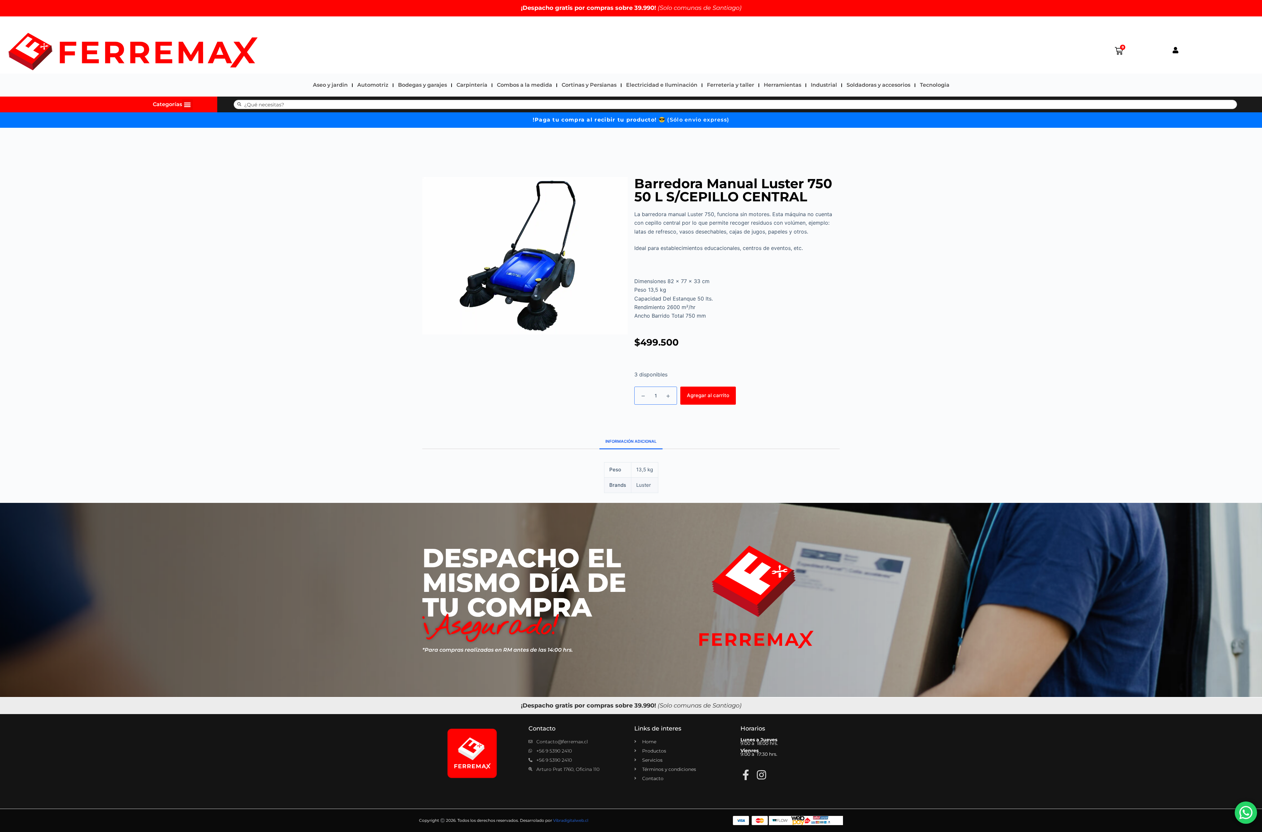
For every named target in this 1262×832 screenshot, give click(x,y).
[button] (187, 104)
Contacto (541, 728)
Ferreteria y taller (730, 85)
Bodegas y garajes (422, 85)
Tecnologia (934, 85)
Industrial (824, 85)
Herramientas (782, 85)
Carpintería (471, 85)
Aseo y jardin (330, 85)
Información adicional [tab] (631, 441)
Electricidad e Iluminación (661, 85)
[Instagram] (761, 775)
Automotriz (372, 85)
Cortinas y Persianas (589, 85)
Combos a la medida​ (524, 85)
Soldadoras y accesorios (878, 85)
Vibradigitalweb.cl (570, 820)
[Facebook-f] (745, 775)
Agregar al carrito (708, 395)
